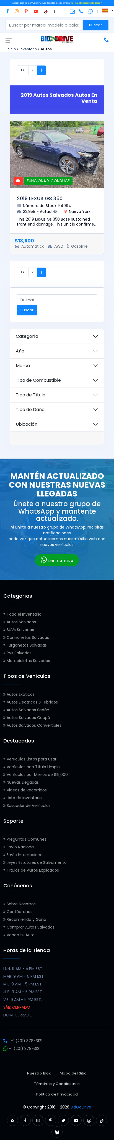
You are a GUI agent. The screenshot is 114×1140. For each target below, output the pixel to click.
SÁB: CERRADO (16, 1007)
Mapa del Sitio (73, 1073)
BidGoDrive (81, 1107)
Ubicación (26, 424)
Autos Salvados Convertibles (33, 725)
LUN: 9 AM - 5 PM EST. (23, 968)
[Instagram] (17, 11)
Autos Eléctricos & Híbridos (32, 702)
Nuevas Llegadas (22, 782)
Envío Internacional (24, 854)
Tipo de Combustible (38, 380)
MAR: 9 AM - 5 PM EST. (24, 976)
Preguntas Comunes (26, 839)
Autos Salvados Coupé (28, 717)
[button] (12, 1120)
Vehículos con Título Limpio (33, 767)
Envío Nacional (20, 847)
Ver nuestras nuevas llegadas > (86, 2)
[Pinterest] (26, 11)
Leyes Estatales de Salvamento (36, 862)
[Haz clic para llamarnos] (81, 11)
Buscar (95, 25)
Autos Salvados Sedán (27, 710)
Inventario (28, 49)
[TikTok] (46, 11)
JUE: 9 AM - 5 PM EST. (23, 992)
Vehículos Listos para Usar (31, 759)
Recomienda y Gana (26, 919)
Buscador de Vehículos (28, 805)
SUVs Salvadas (20, 629)
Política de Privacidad (57, 1094)
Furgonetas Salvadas (26, 645)
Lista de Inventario (24, 798)
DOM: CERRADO (18, 1015)
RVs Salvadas (19, 653)
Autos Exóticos (20, 694)
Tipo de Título (30, 395)
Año (20, 351)
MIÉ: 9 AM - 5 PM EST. (23, 984)
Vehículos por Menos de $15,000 (37, 774)
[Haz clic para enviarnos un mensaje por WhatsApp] (91, 11)
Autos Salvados (21, 622)
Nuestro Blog (39, 1073)
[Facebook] (7, 11)
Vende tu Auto (20, 935)
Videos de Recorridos (26, 790)
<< (22, 70)
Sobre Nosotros (21, 904)
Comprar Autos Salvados (30, 927)
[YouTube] (36, 11)
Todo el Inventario (24, 614)
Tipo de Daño (30, 409)
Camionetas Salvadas (27, 637)
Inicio (11, 49)
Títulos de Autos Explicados (32, 870)
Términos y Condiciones (57, 1083)
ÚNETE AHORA (60, 561)
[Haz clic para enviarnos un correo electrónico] (72, 11)
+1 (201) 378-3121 (26, 1041)
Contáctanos (19, 911)
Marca (23, 365)
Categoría (27, 336)
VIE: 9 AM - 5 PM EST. (22, 999)
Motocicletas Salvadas (28, 660)
